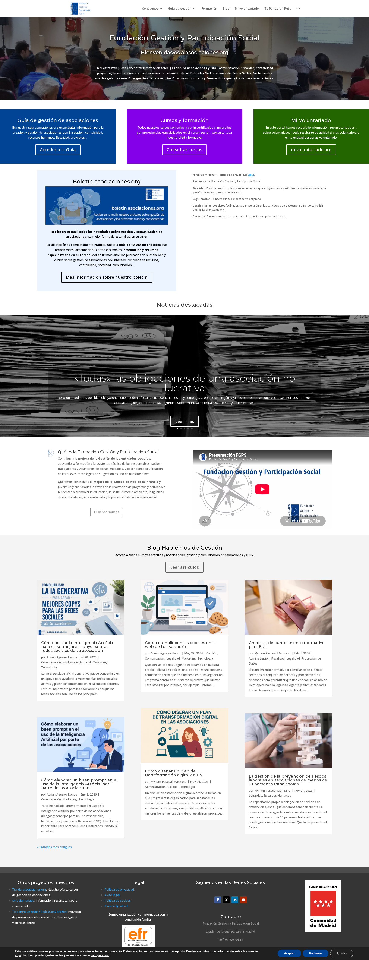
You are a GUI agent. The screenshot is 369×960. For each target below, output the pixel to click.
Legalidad (173, 658)
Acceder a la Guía (58, 149)
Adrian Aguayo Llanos (62, 657)
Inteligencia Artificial (77, 662)
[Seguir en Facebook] (217, 899)
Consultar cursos (184, 149)
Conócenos (150, 8)
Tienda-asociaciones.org (29, 889)
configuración (100, 955)
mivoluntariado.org (311, 149)
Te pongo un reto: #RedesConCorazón (39, 912)
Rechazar (315, 953)
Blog (226, 8)
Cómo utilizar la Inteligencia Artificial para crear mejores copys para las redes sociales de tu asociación (77, 646)
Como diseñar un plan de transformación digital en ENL (175, 773)
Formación (209, 8)
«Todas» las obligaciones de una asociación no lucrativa (184, 383)
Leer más (184, 421)
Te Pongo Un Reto (277, 8)
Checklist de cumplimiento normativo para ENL (287, 644)
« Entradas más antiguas (54, 847)
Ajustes (342, 953)
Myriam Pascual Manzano (169, 782)
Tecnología (49, 667)
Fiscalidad (278, 658)
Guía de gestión (180, 8)
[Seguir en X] (226, 899)
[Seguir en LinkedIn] (234, 899)
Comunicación (51, 662)
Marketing (99, 662)
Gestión (211, 653)
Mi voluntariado (247, 8)
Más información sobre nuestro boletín (107, 277)
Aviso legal (112, 895)
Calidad (172, 787)
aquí (18, 955)
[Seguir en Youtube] (243, 899)
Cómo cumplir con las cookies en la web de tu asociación (180, 644)
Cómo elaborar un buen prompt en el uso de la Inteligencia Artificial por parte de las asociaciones (79, 784)
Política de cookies (118, 900)
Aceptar (289, 953)
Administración (155, 787)
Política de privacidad (119, 889)
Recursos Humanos (277, 795)
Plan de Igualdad (116, 906)
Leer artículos (184, 567)
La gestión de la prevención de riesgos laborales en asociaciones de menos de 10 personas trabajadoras (288, 780)
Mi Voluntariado (23, 900)
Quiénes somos (106, 512)
